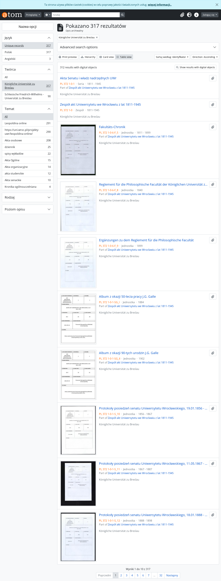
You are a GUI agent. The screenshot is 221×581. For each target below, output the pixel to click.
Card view (108, 56)
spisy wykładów (28, 154)
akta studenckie (28, 174)
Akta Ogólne (28, 161)
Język (8, 38)
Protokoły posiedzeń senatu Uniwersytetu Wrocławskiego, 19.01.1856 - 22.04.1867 (153, 408)
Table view (125, 56)
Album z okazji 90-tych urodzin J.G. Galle (128, 353)
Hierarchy (89, 56)
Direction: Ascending (204, 56)
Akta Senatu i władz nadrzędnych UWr (88, 78)
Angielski (28, 59)
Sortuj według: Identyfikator (171, 56)
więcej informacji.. (160, 4)
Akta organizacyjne (28, 167)
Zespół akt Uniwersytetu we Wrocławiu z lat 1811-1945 (102, 87)
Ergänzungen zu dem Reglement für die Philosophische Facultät (146, 240)
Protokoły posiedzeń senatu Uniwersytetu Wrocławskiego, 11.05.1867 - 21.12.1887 (153, 464)
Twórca (10, 69)
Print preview (69, 56)
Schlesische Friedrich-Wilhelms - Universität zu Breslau (28, 96)
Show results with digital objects (197, 67)
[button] (182, 14)
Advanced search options (79, 47)
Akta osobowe (28, 141)
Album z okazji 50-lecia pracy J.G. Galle (127, 296)
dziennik (28, 147)
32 (160, 575)
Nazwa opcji (28, 26)
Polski (28, 53)
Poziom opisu (15, 209)
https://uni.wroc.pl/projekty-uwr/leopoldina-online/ (28, 132)
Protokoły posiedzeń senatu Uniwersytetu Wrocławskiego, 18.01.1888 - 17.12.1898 (153, 515)
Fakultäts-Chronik (112, 127)
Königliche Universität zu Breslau (28, 85)
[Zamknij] (217, 4)
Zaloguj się (209, 14)
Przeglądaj (32, 14)
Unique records (28, 46)
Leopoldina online (28, 124)
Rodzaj (10, 197)
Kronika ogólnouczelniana (28, 187)
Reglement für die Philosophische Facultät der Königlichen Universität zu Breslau (153, 184)
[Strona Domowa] (13, 15)
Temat (9, 109)
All (6, 77)
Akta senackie (28, 180)
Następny (172, 575)
